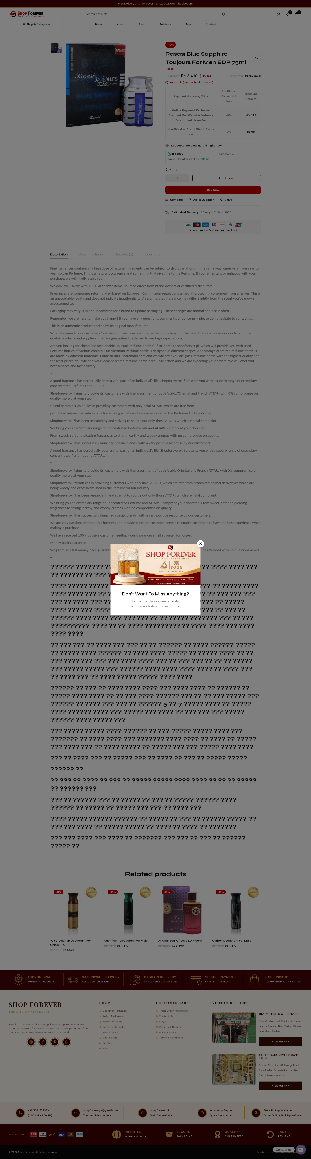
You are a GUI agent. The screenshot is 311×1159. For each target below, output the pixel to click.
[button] (200, 543)
